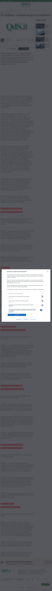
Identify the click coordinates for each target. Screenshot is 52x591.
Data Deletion (19, 319)
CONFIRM (17, 314)
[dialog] (26, 295)
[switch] (41, 296)
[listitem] (26, 293)
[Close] (48, 272)
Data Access (26, 319)
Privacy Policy (33, 319)
